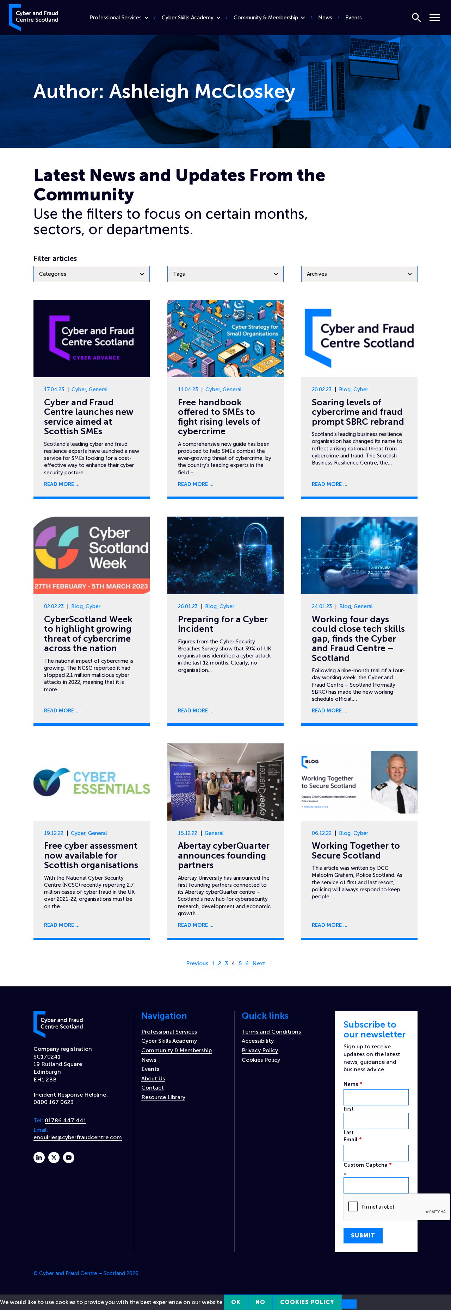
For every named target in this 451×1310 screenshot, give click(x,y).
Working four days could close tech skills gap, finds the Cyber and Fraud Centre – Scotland (358, 638)
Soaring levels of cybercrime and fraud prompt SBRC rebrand (358, 412)
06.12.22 (322, 833)
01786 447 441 (65, 1120)
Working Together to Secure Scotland (356, 851)
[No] (349, 1304)
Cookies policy (307, 1302)
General (98, 389)
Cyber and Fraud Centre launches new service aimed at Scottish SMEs (89, 417)
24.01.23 (322, 606)
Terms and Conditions (271, 1031)
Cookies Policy (261, 1059)
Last (349, 1132)
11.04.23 (188, 389)
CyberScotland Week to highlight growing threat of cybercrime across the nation (88, 634)
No (260, 1302)
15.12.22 (187, 833)
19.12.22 (53, 833)
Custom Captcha (368, 1165)
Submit (363, 1235)
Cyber (79, 389)
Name (353, 1084)
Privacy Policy (260, 1050)
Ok (236, 1302)
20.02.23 (322, 389)
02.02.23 (54, 606)
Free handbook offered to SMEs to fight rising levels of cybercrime (219, 417)
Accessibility (258, 1040)
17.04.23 (54, 389)
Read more (59, 484)
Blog (345, 389)
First (349, 1109)
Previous (197, 963)
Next (258, 963)
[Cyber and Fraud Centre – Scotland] (33, 16)
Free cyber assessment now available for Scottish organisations (91, 855)
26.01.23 (188, 606)
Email (353, 1139)
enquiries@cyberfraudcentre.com (77, 1137)
